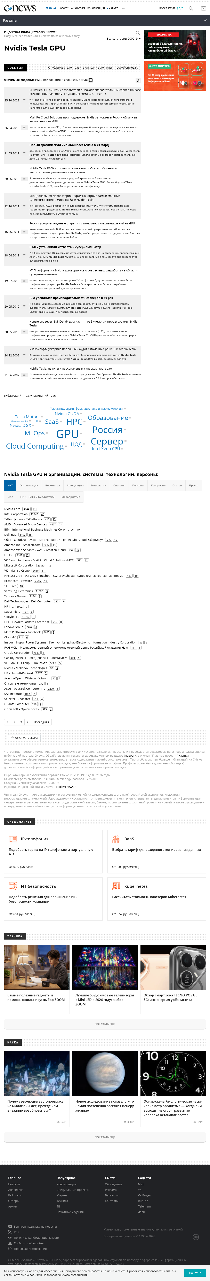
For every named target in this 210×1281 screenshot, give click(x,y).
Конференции (66, 1184)
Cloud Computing (35, 446)
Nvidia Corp (12, 509)
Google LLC (11, 617)
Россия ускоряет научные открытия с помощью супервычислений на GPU (82, 223)
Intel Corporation (16, 514)
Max (141, 1184)
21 (60, 524)
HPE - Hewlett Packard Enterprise (27, 622)
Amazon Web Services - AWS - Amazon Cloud (35, 550)
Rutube (143, 1201)
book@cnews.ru (127, 67)
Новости (14, 1184)
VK (140, 1190)
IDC (36, 420)
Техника (62, 1201)
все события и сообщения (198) (65, 80)
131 (35, 509)
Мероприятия (71, 497)
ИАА (10, 497)
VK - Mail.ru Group (17, 570)
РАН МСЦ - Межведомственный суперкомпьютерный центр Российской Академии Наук (66, 647)
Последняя (41, 722)
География (158, 485)
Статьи (177, 485)
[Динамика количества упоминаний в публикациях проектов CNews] (138, 80)
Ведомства (52, 485)
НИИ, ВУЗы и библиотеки (37, 497)
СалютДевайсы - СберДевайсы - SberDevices (35, 658)
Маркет (62, 1195)
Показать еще (105, 1024)
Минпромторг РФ (19, 421)
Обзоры (13, 1201)
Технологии (98, 485)
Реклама (111, 1190)
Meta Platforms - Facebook (22, 632)
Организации (29, 485)
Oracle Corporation (17, 653)
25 (54, 519)
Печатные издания (70, 1212)
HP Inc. (9, 606)
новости (130, 755)
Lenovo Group (13, 627)
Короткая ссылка (26, 738)
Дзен (141, 1212)
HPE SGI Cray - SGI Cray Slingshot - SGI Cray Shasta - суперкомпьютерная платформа (64, 576)
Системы (119, 485)
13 (54, 545)
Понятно (195, 1273)
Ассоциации (75, 485)
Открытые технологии (20, 683)
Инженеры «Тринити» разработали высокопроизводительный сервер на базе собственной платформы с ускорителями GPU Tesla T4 (85, 92)
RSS (16, 1232)
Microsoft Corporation (19, 565)
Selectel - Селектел (17, 699)
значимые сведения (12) (22, 80)
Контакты (112, 1201)
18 (30, 534)
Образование (108, 417)
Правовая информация (30, 1249)
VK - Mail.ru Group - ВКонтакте (25, 663)
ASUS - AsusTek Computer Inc (24, 688)
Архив (12, 1206)
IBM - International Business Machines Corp (34, 529)
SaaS (52, 421)
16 (115, 539)
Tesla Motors (27, 416)
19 (78, 529)
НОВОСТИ (63, 8)
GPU (67, 433)
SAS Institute (13, 694)
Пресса (193, 485)
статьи (184, 755)
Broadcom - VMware (18, 581)
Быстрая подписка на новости (35, 1226)
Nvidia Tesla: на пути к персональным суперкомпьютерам (71, 368)
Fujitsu (9, 555)
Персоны (138, 485)
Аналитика (78, 8)
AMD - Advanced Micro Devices (25, 524)
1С (6, 586)
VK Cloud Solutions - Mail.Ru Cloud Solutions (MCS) (39, 560)
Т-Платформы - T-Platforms (23, 519)
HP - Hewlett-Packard (18, 673)
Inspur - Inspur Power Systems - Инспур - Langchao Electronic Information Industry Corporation (70, 642)
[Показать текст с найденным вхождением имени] (90, 80)
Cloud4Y (10, 637)
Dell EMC (10, 535)
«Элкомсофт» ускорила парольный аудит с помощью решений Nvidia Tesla (83, 349)
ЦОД (76, 444)
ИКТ (10, 485)
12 (77, 550)
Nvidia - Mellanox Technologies (25, 668)
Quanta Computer (16, 704)
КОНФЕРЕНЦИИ (96, 8)
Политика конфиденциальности (36, 1238)
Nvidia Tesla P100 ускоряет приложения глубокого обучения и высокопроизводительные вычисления (73, 170)
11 (43, 570)
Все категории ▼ (124, 38)
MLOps (35, 433)
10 (136, 575)
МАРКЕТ (113, 8)
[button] (191, 8)
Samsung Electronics (18, 591)
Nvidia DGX (20, 425)
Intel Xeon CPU (106, 448)
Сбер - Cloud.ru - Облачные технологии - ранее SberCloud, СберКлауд (53, 540)
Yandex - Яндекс (15, 596)
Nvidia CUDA (67, 413)
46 (42, 514)
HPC (74, 421)
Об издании (113, 1184)
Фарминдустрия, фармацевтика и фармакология (86, 409)
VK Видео (144, 1195)
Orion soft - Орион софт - (21, 709)
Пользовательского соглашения (65, 1275)
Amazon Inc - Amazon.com (22, 545)
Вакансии (112, 1195)
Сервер (107, 441)
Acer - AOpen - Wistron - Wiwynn (26, 678)
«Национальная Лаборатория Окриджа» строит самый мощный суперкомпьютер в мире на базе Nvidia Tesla (75, 198)
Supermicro (12, 612)
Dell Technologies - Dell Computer (27, 601)
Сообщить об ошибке (29, 1243)
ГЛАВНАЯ (51, 8)
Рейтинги (15, 1195)
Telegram (144, 1206)
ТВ (58, 1206)
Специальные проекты (73, 1190)
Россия (107, 429)
